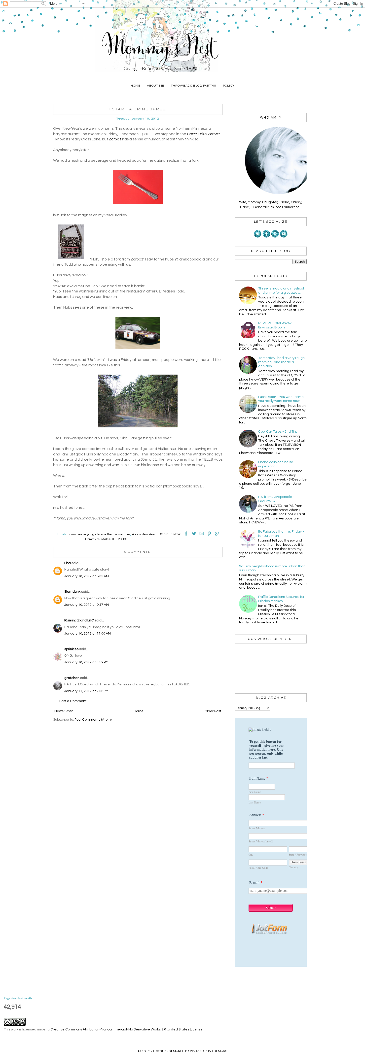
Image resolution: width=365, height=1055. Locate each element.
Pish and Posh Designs (208, 1051)
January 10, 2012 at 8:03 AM (86, 576)
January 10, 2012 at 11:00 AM (87, 633)
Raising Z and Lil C (79, 620)
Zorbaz (115, 139)
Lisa (67, 563)
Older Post (213, 711)
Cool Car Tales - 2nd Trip (277, 431)
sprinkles (71, 649)
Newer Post (63, 711)
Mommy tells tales (97, 539)
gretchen (71, 678)
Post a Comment (72, 701)
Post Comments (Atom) (92, 719)
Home (135, 85)
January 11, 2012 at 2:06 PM (86, 691)
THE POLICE (119, 539)
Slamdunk (72, 591)
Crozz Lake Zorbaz (203, 134)
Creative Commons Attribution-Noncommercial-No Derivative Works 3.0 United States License (126, 1029)
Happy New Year (143, 534)
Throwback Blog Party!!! (193, 85)
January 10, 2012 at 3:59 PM (86, 662)
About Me (155, 85)
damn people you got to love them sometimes (99, 534)
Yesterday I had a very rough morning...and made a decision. (281, 362)
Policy (228, 85)
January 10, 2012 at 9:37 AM (86, 605)
